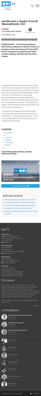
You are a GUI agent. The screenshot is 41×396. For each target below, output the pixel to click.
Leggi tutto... (36, 305)
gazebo (13, 39)
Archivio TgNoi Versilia (19, 186)
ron (30, 39)
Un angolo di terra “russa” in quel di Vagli (18, 208)
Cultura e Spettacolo (11, 31)
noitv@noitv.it (6, 242)
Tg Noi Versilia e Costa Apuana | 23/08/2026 (19, 178)
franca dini (5, 39)
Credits (20, 393)
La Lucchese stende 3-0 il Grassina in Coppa (19, 202)
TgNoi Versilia (8, 174)
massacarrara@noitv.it (9, 262)
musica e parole (22, 39)
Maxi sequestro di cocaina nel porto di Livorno (20, 199)
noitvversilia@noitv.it (8, 253)
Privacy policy (14, 393)
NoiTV (7, 393)
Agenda (5, 29)
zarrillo (34, 39)
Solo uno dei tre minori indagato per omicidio (19, 205)
